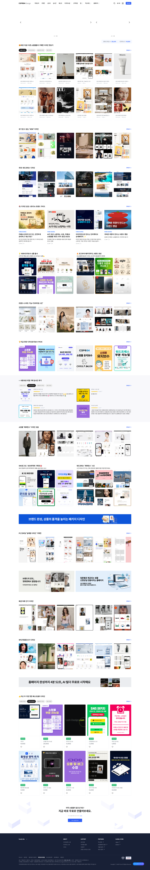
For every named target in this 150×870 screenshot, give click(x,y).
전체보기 (128, 50)
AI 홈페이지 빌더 (102, 844)
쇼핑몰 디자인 (22, 50)
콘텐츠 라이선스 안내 (85, 849)
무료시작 (128, 3)
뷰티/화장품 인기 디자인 (27, 640)
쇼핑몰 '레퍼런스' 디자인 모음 (29, 427)
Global (117, 844)
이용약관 (25, 857)
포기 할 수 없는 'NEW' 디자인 (29, 129)
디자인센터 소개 (67, 842)
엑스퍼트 (87, 3)
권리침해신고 (56, 857)
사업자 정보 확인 (67, 860)
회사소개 (20, 857)
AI (139, 863)
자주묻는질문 (84, 844)
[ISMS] (126, 858)
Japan (117, 842)
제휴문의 (62, 857)
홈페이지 (96, 3)
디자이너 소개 (66, 844)
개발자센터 (100, 847)
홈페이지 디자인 (40, 50)
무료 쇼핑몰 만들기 (75, 820)
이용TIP (82, 847)
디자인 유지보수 (31, 50)
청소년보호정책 (49, 857)
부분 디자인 (49, 50)
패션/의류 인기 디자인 (26, 601)
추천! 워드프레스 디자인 (27, 168)
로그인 (81, 815)
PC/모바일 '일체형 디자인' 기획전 (30, 533)
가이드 (64, 847)
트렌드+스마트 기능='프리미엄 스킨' (31, 303)
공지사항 (83, 842)
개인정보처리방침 (41, 857)
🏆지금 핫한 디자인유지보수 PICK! (30, 342)
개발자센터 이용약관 (33, 857)
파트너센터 (100, 849)
